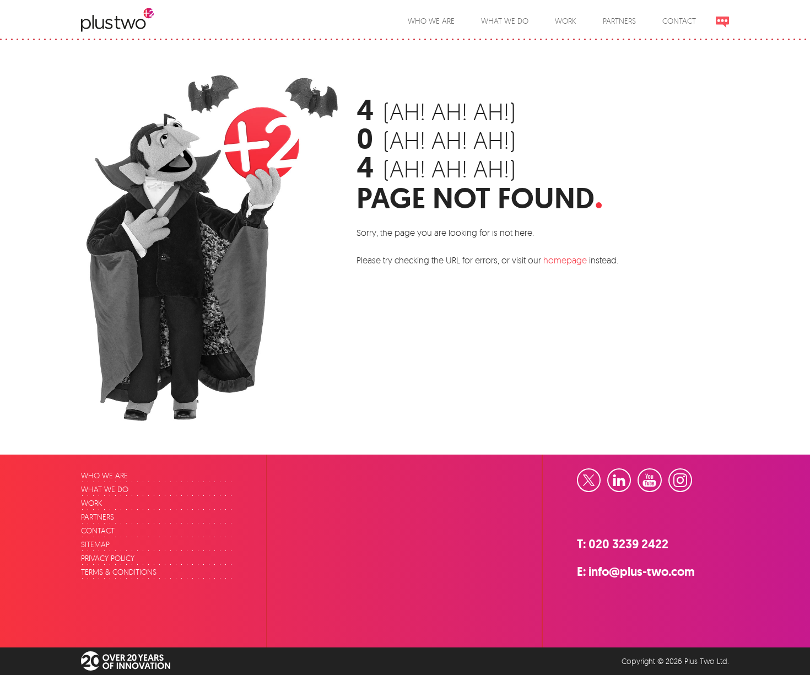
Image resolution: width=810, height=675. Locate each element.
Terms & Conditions (118, 571)
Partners (97, 516)
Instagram (691, 476)
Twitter (600, 476)
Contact (98, 530)
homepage (565, 260)
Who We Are (104, 475)
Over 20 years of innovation (133, 661)
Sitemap (95, 544)
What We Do (104, 489)
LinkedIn (630, 476)
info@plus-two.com (641, 572)
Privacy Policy (107, 558)
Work (91, 502)
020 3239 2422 (628, 544)
